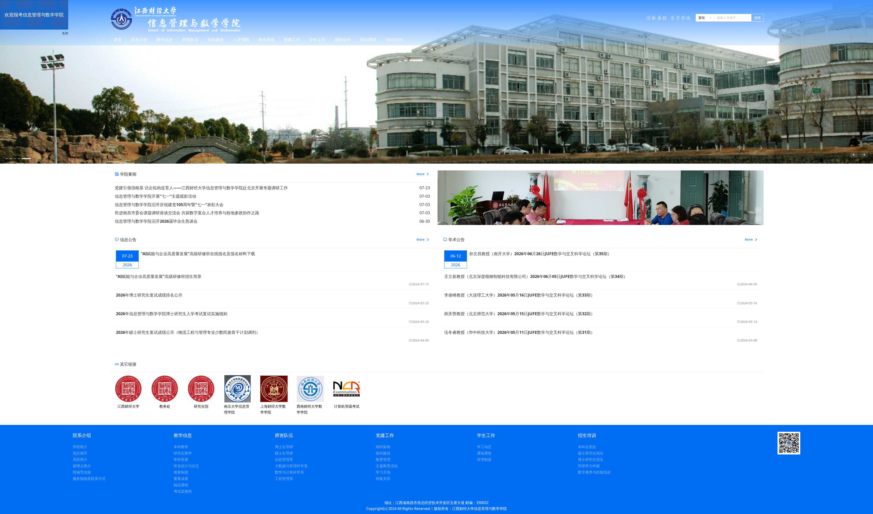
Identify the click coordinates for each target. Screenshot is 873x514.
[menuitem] (117, 40)
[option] (436, 82)
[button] (758, 210)
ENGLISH (394, 39)
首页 (118, 39)
